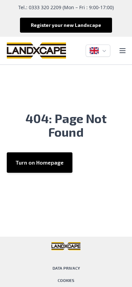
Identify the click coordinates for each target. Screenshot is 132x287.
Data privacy (66, 268)
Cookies (66, 280)
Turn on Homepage (40, 162)
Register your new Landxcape (66, 25)
